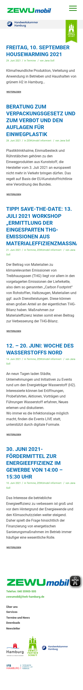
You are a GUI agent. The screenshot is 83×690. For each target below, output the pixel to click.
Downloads (13, 622)
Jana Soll (49, 60)
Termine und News (18, 617)
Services (11, 612)
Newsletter (13, 628)
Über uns (12, 606)
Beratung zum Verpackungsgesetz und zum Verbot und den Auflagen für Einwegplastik (40, 120)
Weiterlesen (13, 92)
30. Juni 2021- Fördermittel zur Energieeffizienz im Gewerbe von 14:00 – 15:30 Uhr (34, 463)
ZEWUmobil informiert (39, 140)
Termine (31, 60)
